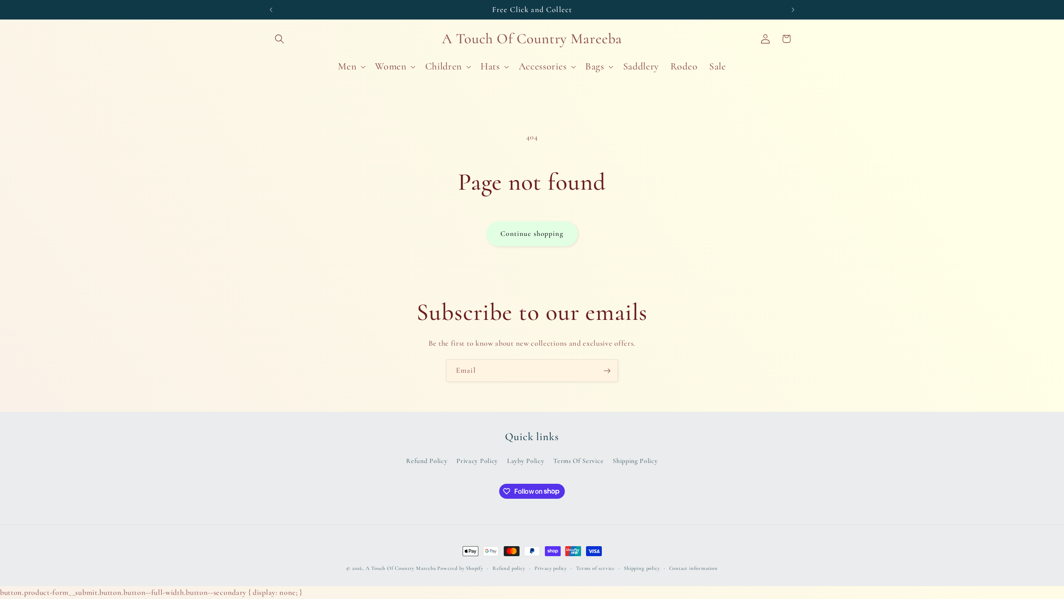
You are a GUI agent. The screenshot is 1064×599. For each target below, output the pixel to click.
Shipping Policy (635, 461)
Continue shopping (532, 233)
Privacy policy (550, 568)
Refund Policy (426, 461)
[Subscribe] (607, 370)
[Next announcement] (793, 9)
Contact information (693, 568)
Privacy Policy (477, 461)
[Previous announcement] (271, 9)
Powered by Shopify (460, 568)
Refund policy (509, 568)
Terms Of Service (578, 461)
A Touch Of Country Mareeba (401, 568)
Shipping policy (642, 568)
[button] (280, 39)
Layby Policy (525, 461)
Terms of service (595, 568)
